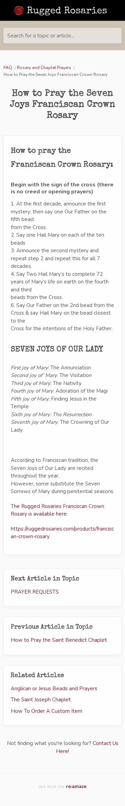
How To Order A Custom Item (46, 711)
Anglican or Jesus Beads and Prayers (54, 688)
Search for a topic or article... (40, 35)
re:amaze (76, 786)
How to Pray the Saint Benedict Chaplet (59, 640)
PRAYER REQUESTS (35, 591)
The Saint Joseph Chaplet (41, 699)
